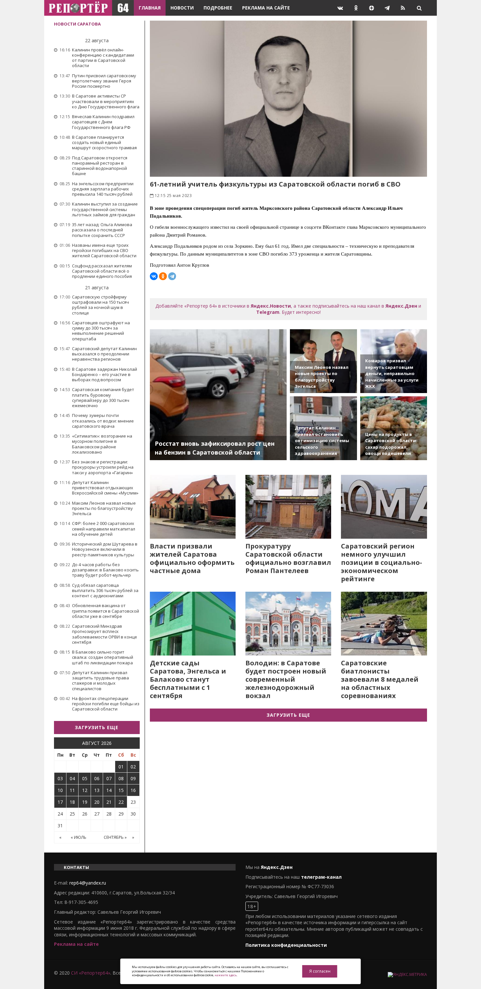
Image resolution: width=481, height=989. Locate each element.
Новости (182, 8)
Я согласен (319, 971)
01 (121, 767)
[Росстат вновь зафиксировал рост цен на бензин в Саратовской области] (218, 394)
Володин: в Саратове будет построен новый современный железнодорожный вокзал (285, 679)
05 (84, 778)
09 (133, 778)
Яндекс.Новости (271, 306)
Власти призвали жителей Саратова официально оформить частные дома (192, 558)
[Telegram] (172, 276)
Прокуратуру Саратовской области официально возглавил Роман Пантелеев (288, 558)
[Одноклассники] (163, 276)
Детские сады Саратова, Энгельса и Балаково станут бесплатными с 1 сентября (188, 679)
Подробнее (218, 8)
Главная (150, 8)
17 (60, 802)
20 (96, 802)
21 (109, 802)
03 (60, 778)
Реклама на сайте (266, 8)
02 (133, 767)
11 (72, 790)
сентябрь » (115, 837)
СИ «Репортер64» (90, 973)
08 (121, 778)
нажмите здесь (226, 975)
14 (109, 790)
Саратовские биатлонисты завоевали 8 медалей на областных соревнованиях (380, 679)
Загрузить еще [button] (96, 727)
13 (96, 790)
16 (133, 790)
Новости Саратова (77, 24)
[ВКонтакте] (154, 276)
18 (72, 802)
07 (109, 778)
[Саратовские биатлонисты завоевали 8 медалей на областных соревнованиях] (384, 624)
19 (84, 802)
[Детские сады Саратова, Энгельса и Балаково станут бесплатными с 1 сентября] (193, 624)
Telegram (267, 312)
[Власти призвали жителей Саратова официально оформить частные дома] (193, 507)
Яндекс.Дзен (401, 306)
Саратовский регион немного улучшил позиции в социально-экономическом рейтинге (381, 562)
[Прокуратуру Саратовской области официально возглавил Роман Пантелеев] (288, 507)
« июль (78, 837)
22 (121, 802)
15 (121, 790)
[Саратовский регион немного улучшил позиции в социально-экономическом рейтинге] (384, 507)
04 (72, 778)
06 (96, 778)
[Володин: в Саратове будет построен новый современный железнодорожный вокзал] (288, 624)
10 (60, 790)
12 (84, 790)
